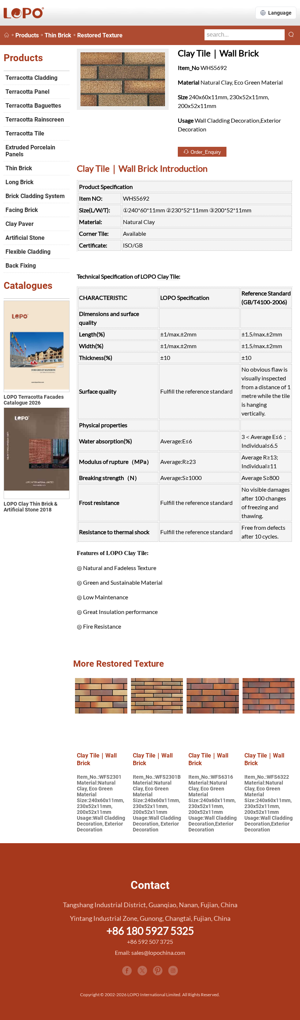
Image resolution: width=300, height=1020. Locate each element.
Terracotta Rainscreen (34, 119)
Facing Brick (21, 209)
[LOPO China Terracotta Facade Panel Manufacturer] (7, 35)
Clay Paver (19, 223)
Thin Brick (58, 35)
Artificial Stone (25, 237)
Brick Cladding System (35, 196)
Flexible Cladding (27, 251)
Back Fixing (20, 265)
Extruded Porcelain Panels (30, 151)
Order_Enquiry (205, 152)
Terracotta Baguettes (33, 105)
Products (27, 35)
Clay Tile (168, 276)
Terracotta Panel (27, 91)
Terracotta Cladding (31, 77)
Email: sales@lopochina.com (150, 952)
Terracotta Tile (24, 133)
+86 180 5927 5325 (150, 930)
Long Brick (19, 182)
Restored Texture (100, 35)
